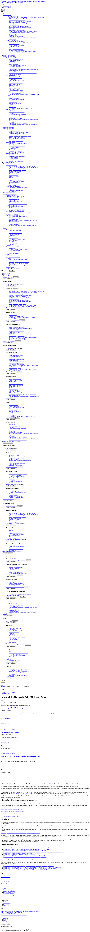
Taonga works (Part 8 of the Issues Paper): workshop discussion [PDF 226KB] (29, 869)
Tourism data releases (13, 157)
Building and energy (7, 889)
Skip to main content (5, 1)
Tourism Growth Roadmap (15, 144)
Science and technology (8, 895)
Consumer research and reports (16, 81)
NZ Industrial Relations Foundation (17, 68)
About (4, 888)
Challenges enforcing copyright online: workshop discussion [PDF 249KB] (28, 855)
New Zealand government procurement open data (20, 212)
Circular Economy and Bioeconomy (17, 112)
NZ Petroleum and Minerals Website (17, 52)
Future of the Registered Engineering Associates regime (21, 32)
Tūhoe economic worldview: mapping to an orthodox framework (23, 124)
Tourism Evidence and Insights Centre (17, 156)
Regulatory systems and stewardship (17, 206)
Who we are (9, 229)
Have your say (6, 4)
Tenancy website (12, 39)
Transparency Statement (14, 250)
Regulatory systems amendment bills (17, 209)
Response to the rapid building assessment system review (21, 21)
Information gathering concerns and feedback (19, 262)
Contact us (8, 258)
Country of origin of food (14, 88)
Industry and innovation (14, 182)
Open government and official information (15, 246)
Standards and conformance (15, 103)
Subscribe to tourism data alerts (16, 161)
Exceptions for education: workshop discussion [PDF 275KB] (25, 853)
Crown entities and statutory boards (17, 239)
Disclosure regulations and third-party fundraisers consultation (22, 91)
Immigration (9, 129)
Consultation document (6, 718)
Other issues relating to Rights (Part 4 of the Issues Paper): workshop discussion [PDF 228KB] (32, 866)
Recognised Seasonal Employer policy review (19, 132)
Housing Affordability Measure (16, 36)
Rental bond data (13, 35)
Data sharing (12, 248)
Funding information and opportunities (17, 170)
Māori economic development (15, 118)
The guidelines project (14, 224)
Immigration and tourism (8, 893)
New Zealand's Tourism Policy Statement (18, 143)
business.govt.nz (12, 107)
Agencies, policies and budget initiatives (18, 168)
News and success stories (14, 172)
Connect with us (12, 185)
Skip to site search (25, 1)
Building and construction (12, 16)
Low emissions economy (14, 46)
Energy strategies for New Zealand (16, 45)
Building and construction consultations (18, 22)
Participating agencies (14, 221)
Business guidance (13, 79)
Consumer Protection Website (15, 78)
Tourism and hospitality (11, 142)
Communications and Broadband (13, 186)
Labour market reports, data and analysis (18, 65)
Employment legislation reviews (16, 59)
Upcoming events (10, 267)
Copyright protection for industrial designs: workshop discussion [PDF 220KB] (29, 857)
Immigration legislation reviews (16, 141)
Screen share (12, 264)
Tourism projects (12, 149)
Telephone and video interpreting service (18, 216)
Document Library (7, 7)
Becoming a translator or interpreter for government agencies (22, 225)
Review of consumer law (14, 84)
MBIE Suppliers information (12, 268)
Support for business (13, 97)
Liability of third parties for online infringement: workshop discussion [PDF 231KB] (30, 849)
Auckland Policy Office (11, 195)
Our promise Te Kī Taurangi (15, 233)
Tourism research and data (12, 153)
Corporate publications (14, 234)
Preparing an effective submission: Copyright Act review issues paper (20, 756)
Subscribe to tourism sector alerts (16, 152)
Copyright (5, 918)
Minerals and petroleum (14, 44)
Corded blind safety (13, 86)
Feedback (5, 901)
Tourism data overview (14, 154)
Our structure (12, 231)
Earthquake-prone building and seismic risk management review (23, 31)
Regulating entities (13, 102)
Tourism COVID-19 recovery (15, 151)
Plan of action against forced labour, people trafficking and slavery (23, 69)
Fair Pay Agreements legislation (16, 70)
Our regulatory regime (14, 183)
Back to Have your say (6, 693)
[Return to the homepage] (12, 2)
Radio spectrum (12, 191)
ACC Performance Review (15, 74)
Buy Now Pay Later (13, 85)
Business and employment (9, 891)
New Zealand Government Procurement (15, 211)
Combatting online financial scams (16, 80)
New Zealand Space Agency (12, 176)
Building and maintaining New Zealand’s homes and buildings (23, 18)
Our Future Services (13, 139)
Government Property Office (12, 214)
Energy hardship (12, 47)
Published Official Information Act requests (18, 249)
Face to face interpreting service (16, 217)
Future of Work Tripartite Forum (16, 66)
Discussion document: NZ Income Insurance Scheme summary (23, 73)
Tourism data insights (13, 158)
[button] (45, 883)
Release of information (14, 253)
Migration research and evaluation (16, 137)
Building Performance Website (16, 28)
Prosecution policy (13, 243)
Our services (12, 236)
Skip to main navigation (15, 1)
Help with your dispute (14, 199)
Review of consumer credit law (16, 83)
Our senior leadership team (15, 230)
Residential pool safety (14, 25)
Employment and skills (11, 57)
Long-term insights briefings (15, 115)
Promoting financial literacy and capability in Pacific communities (23, 119)
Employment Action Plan (14, 60)
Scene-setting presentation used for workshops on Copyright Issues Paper (20, 833)
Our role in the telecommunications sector (18, 187)
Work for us (8, 245)
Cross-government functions (9, 892)
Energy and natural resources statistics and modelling (20, 42)
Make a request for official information (17, 252)
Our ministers (12, 235)
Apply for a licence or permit (15, 180)
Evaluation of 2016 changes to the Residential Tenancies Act (22, 37)
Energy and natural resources (12, 40)
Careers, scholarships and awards (16, 181)
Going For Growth (13, 110)
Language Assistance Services (13, 215)
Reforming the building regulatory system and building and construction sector (26, 17)
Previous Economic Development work (18, 126)
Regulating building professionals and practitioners (20, 27)
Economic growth (10, 109)
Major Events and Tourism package (17, 146)
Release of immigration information (17, 138)
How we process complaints (15, 260)
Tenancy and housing (11, 34)
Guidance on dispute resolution (16, 197)
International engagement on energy (17, 50)
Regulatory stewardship (11, 205)
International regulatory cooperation (17, 210)
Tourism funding (12, 148)
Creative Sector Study (24, 793)
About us (11, 177)
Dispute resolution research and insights (18, 204)
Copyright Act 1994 (48, 783)
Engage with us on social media (13, 257)
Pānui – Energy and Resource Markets (17, 54)
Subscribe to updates (13, 175)
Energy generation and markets (16, 49)
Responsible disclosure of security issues (18, 265)
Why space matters (13, 178)
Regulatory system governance (16, 207)
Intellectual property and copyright (8, 692)
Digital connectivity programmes (16, 189)
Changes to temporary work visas (16, 133)
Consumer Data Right (14, 98)
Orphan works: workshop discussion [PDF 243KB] (23, 854)
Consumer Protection (11, 75)
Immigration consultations (14, 131)
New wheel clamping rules (15, 93)
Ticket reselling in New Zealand (16, 90)
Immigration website (13, 134)
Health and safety (13, 61)
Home (2, 685)
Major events (12, 117)
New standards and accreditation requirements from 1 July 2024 (23, 220)
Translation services (13, 219)
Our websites (9, 255)
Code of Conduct (13, 241)
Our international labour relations (16, 62)
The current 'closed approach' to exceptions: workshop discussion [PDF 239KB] (29, 850)
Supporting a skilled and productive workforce (19, 26)
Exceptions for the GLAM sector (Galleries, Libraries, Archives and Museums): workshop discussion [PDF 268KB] (37, 852)
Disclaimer (5, 919)
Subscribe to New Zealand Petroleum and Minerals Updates (22, 51)
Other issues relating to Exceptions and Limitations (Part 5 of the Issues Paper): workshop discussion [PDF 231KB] (37, 867)
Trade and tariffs (12, 104)
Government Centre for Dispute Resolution (15, 196)
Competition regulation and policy (16, 100)
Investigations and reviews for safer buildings (19, 23)
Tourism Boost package (14, 147)
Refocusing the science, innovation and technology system (22, 166)
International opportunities (15, 171)
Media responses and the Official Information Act (20, 263)
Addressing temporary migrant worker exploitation (20, 136)
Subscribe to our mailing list (10, 816)
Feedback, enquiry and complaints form (18, 259)
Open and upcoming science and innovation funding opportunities (23, 167)
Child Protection (12, 244)
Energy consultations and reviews (16, 41)
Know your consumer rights (15, 76)
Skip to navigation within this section (37, 1)
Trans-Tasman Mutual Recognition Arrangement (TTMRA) (22, 108)
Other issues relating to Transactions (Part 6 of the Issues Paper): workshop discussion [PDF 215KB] (33, 868)
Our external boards (13, 238)
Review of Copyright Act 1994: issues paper (13, 708)
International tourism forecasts (15, 160)
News (7, 254)
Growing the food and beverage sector (17, 114)
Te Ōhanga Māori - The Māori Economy (18, 123)
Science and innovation (11, 165)
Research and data (13, 173)
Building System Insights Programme (17, 30)
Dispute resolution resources (15, 202)
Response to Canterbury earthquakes (17, 20)
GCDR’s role (12, 200)
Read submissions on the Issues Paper (12, 811)
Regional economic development (16, 120)
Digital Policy (12, 113)
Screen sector (12, 122)
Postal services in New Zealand (16, 190)
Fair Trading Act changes (14, 89)
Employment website (13, 64)
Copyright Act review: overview (10, 732)
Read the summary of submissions (12, 809)
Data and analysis (7, 6)
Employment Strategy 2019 (15, 71)
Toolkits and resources (14, 223)
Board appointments (13, 240)
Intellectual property (13, 105)
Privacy (5, 920)
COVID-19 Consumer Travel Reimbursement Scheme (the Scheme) (24, 94)
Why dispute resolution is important (17, 201)
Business (8, 95)
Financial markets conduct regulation (17, 99)
